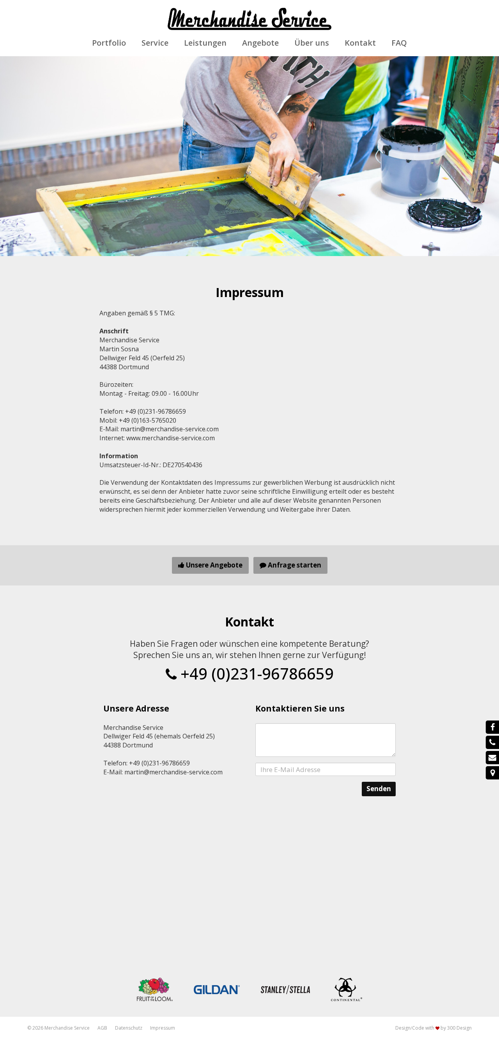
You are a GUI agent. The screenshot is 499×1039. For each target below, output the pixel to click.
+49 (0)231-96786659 (255, 673)
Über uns (311, 43)
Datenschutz (128, 1028)
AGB (102, 1028)
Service (155, 43)
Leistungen (205, 43)
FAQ (399, 43)
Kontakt (360, 43)
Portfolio (109, 43)
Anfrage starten (293, 564)
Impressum (162, 1028)
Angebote (260, 43)
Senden (378, 788)
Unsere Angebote (213, 564)
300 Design (459, 1028)
